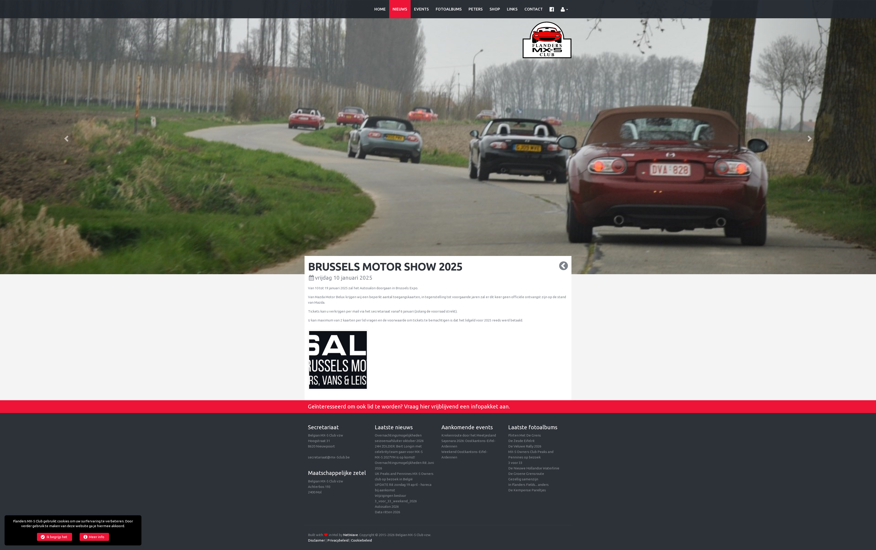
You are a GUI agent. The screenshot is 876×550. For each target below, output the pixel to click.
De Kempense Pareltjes (527, 490)
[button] (65, 137)
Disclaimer (316, 540)
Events (421, 9)
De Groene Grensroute (526, 474)
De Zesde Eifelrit (521, 441)
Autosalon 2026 (387, 506)
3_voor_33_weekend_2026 (396, 501)
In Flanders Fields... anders (528, 485)
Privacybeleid (338, 540)
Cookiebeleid (361, 540)
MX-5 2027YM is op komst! (395, 457)
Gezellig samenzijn (523, 479)
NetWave (350, 535)
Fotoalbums (449, 9)
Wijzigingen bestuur (390, 495)
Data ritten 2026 (387, 512)
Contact (533, 9)
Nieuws (400, 9)
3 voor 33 (515, 463)
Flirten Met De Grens (524, 435)
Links (512, 9)
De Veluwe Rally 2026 (524, 446)
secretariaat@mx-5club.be (329, 457)
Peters (476, 9)
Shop (495, 9)
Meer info (96, 537)
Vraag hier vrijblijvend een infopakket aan (456, 406)
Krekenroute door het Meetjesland (468, 435)
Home (380, 9)
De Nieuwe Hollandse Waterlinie (533, 468)
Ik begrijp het (56, 537)
